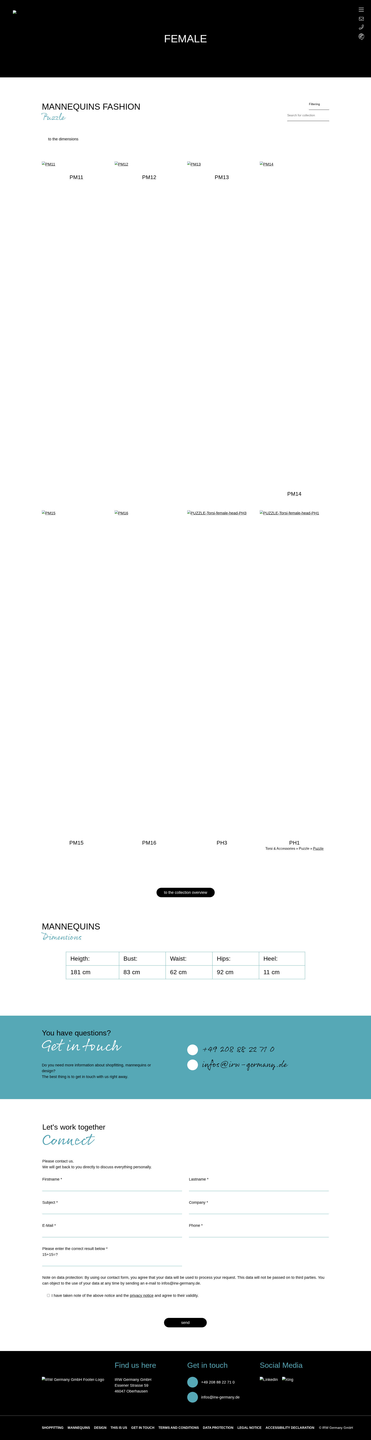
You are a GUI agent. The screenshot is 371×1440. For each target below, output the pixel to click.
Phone (196, 1225)
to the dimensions (63, 139)
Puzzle (318, 848)
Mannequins (79, 1427)
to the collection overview (185, 892)
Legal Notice (249, 1427)
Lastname (198, 1179)
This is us (119, 1427)
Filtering (315, 104)
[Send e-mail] (361, 18)
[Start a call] (361, 27)
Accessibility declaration (290, 1427)
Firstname (52, 1179)
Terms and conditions (178, 1427)
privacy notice (142, 1295)
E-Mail (49, 1225)
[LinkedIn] (269, 1379)
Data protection (218, 1427)
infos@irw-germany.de (244, 1065)
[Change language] (361, 37)
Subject (50, 1202)
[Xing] (287, 1379)
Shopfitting (53, 1427)
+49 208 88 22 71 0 (238, 1049)
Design (100, 1427)
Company (198, 1202)
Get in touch (142, 1427)
